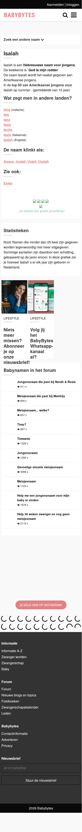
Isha (7, 109)
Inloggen (72, 4)
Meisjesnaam (26, 481)
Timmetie (23, 438)
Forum (6, 689)
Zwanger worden (14, 656)
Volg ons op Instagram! (42, 605)
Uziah (31, 161)
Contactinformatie (14, 733)
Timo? (21, 424)
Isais (7, 124)
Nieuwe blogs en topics (18, 695)
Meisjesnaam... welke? (33, 410)
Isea (7, 119)
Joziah (20, 161)
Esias (8, 183)
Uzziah (43, 161)
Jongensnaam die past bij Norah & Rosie (46, 382)
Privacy (7, 745)
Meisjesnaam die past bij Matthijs (41, 396)
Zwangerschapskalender (19, 707)
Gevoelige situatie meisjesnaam (40, 467)
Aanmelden (55, 4)
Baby (5, 669)
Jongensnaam (27, 453)
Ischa (8, 129)
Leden (6, 713)
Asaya (9, 161)
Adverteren (9, 739)
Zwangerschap (12, 662)
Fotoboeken (10, 701)
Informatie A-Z (11, 650)
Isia (6, 114)
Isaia (7, 134)
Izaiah (8, 139)
